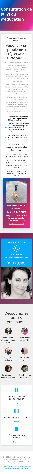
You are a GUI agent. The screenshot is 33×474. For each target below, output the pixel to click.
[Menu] (30, 2)
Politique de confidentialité (19, 468)
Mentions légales (8, 466)
